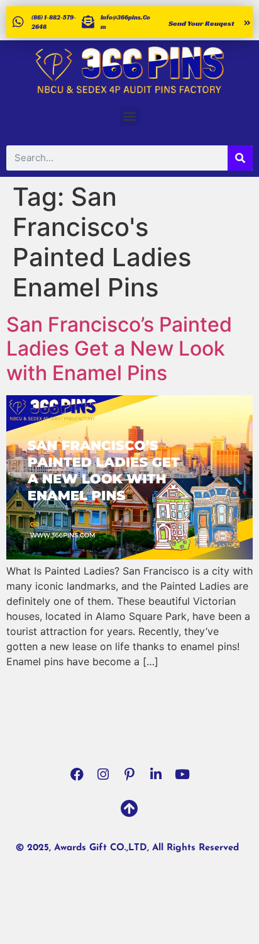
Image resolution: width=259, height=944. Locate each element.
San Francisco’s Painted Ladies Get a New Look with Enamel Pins (119, 348)
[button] (129, 116)
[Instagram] (103, 774)
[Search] (240, 158)
